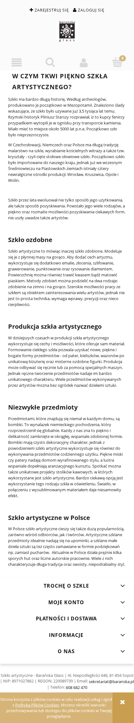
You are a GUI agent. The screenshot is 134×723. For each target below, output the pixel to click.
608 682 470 (76, 687)
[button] (17, 62)
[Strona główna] (67, 31)
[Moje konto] (84, 62)
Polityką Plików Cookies (37, 705)
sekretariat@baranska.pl (111, 681)
